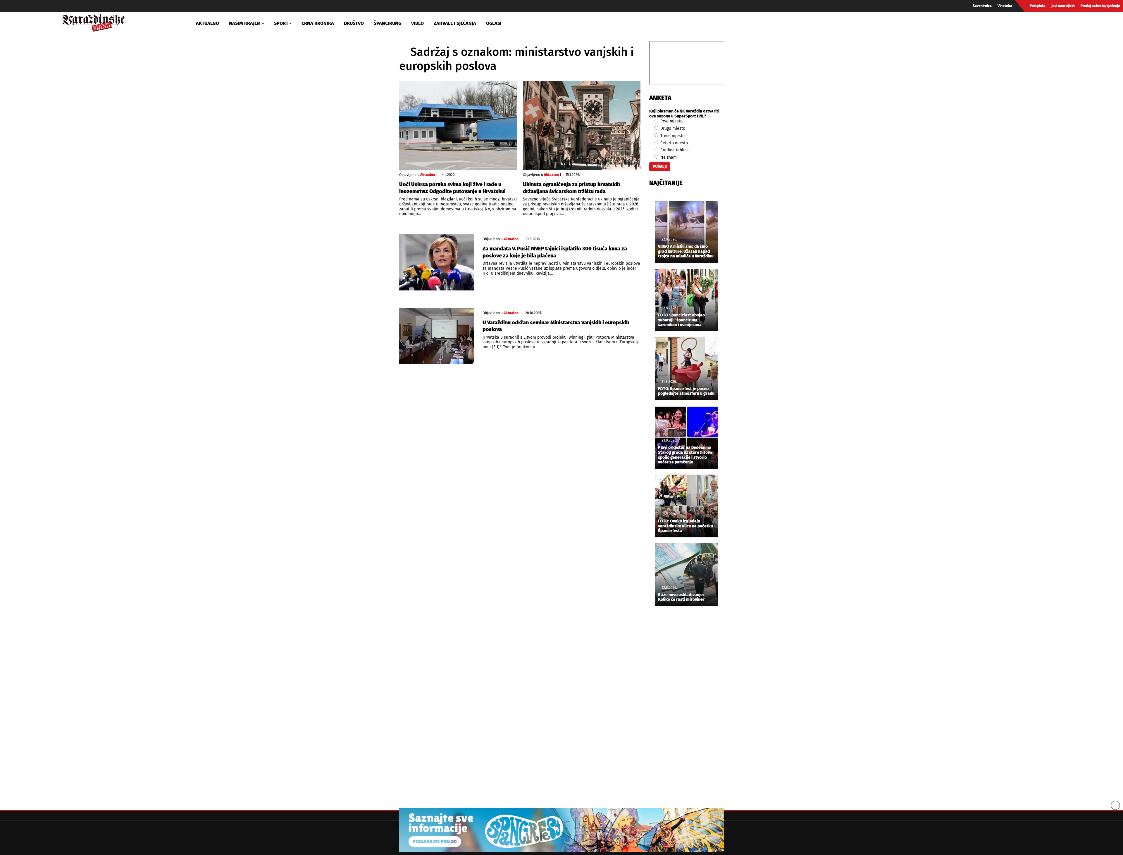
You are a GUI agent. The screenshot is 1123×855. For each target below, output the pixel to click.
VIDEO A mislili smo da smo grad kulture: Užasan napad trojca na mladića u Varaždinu (686, 251)
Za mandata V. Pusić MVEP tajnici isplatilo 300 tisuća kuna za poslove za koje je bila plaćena (555, 252)
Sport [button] (281, 23)
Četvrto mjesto (673, 143)
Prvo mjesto (671, 121)
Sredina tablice (674, 150)
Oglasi (494, 23)
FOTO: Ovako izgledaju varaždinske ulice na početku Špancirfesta (685, 526)
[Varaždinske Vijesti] (94, 21)
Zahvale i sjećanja (455, 23)
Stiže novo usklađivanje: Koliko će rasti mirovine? (681, 597)
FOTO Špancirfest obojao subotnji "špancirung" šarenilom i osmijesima (681, 320)
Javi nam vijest (1063, 6)
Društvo (354, 23)
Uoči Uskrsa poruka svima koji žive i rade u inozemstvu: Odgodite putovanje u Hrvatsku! (452, 187)
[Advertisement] (686, 707)
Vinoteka (1005, 6)
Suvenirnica (982, 6)
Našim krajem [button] (245, 23)
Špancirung (387, 23)
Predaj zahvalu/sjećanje (1100, 6)
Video (417, 23)
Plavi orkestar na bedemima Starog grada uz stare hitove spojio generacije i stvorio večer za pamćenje (685, 455)
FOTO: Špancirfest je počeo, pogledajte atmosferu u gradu (686, 391)
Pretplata (1038, 6)
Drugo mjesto (672, 128)
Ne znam (668, 157)
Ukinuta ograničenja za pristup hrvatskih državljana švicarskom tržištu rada (571, 187)
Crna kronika (318, 23)
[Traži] (963, 23)
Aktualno (207, 23)
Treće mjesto (672, 135)
